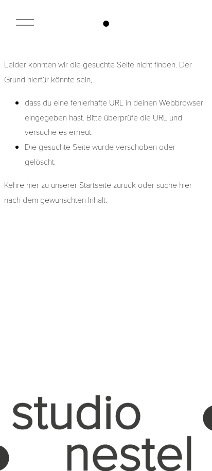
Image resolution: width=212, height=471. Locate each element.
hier (32, 184)
